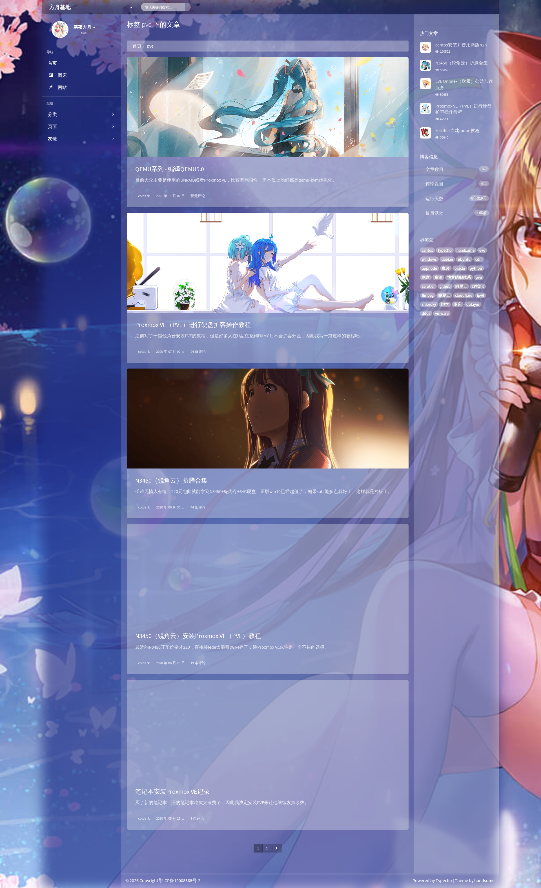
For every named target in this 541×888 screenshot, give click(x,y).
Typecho (444, 880)
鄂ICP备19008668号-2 (179, 880)
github (445, 286)
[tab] (428, 19)
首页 (136, 46)
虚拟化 (478, 286)
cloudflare (463, 295)
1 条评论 (197, 818)
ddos (426, 313)
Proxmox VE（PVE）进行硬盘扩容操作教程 (193, 325)
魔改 (446, 268)
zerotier (428, 286)
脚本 (445, 304)
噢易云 (444, 295)
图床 (458, 304)
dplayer (472, 304)
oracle (459, 268)
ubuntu (464, 259)
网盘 (426, 277)
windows (429, 259)
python (476, 268)
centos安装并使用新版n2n (461, 45)
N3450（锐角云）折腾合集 (171, 480)
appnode (429, 268)
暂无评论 (197, 195)
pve (479, 277)
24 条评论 (198, 351)
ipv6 (480, 295)
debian (447, 259)
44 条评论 (198, 507)
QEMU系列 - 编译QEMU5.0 (169, 169)
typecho (445, 250)
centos (427, 250)
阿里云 (461, 286)
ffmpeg (428, 295)
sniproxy (429, 304)
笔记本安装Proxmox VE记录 (172, 791)
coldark (144, 195)
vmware (442, 313)
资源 (438, 277)
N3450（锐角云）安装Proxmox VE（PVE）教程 (198, 636)
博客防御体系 (459, 277)
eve (482, 250)
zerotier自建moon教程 (457, 130)
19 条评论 (198, 663)
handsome (465, 250)
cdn (478, 259)
